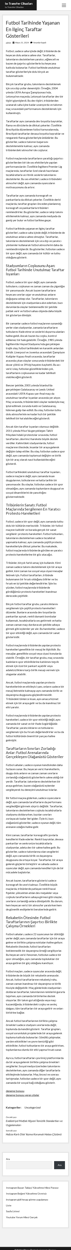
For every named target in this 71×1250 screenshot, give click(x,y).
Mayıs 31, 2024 (22, 42)
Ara (8, 1158)
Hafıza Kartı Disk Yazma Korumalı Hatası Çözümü (34, 1134)
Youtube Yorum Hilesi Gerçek (22, 1217)
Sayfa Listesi (12, 1211)
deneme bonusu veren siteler (22, 1095)
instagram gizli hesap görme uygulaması (27, 1199)
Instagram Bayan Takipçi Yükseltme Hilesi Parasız (32, 1187)
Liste (8, 1205)
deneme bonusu (15, 1091)
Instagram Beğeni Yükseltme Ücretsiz (26, 1193)
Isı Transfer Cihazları (19, 3)
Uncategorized (32, 1107)
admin (8, 42)
